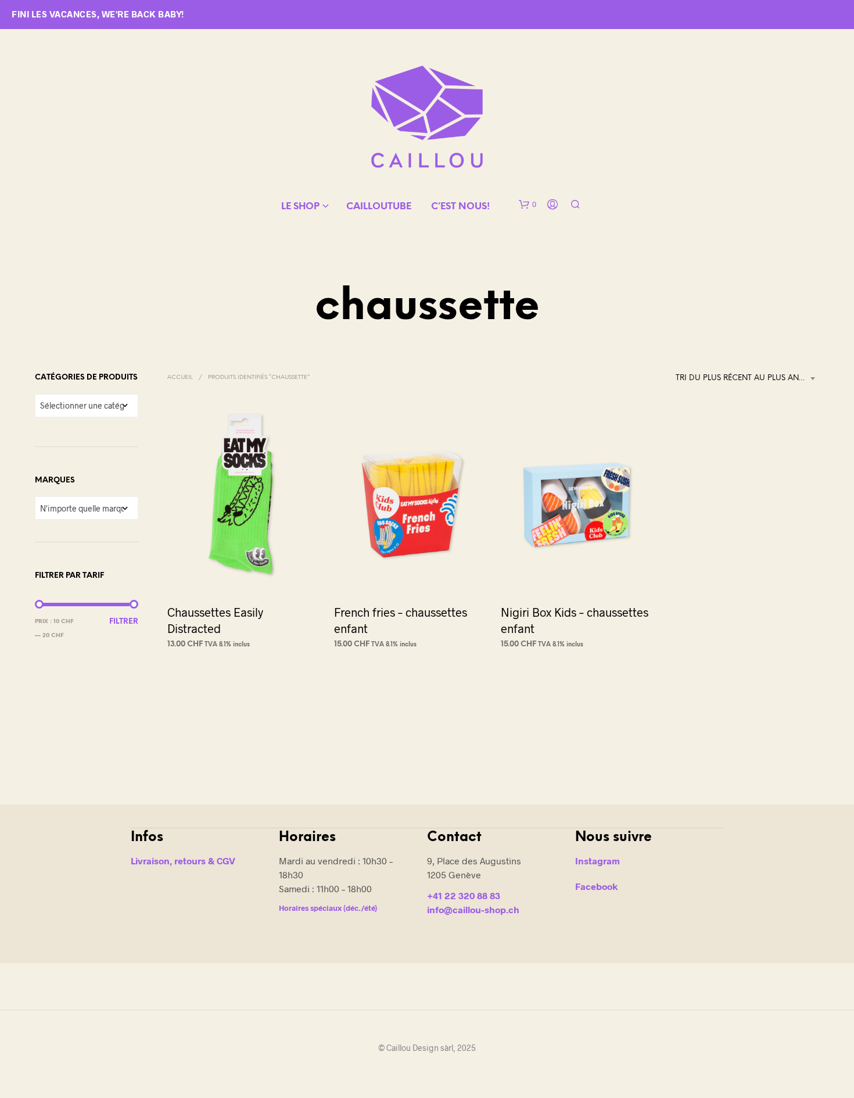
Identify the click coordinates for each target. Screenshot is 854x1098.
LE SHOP (300, 207)
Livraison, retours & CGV (183, 860)
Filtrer (123, 621)
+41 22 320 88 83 (463, 895)
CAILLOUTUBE (378, 207)
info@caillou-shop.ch (473, 909)
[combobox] (747, 378)
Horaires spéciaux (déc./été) (328, 908)
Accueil (180, 377)
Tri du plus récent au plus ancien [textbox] (746, 378)
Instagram (597, 860)
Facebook (596, 886)
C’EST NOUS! (460, 207)
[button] (527, 204)
